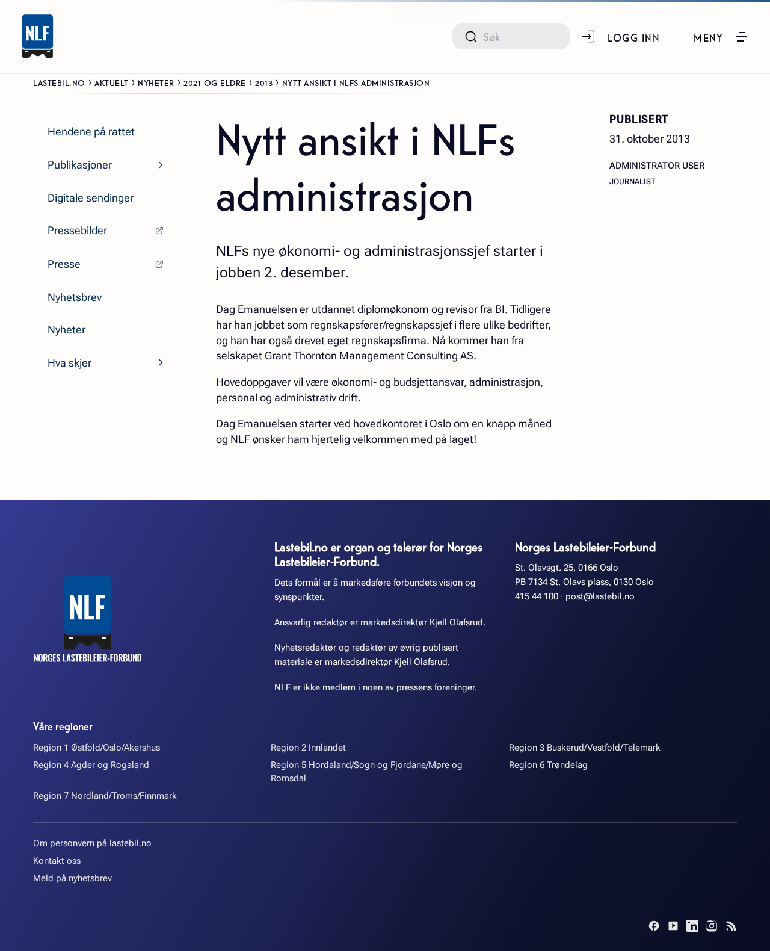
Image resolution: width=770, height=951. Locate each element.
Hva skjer (69, 362)
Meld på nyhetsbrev (72, 878)
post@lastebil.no (600, 596)
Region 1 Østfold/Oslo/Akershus (96, 747)
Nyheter (156, 82)
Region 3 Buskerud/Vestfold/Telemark (585, 747)
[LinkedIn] (692, 926)
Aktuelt (111, 82)
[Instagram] (712, 926)
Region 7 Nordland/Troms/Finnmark (105, 795)
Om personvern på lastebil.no (92, 843)
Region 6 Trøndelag (548, 765)
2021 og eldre (214, 82)
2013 (264, 82)
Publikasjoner (80, 164)
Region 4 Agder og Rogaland (91, 765)
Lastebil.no (59, 82)
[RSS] (731, 926)
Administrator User (656, 165)
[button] (721, 36)
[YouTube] (673, 926)
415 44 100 (536, 596)
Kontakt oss (57, 860)
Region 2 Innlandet (308, 747)
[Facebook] (654, 926)
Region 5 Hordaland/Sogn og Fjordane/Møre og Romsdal (367, 771)
